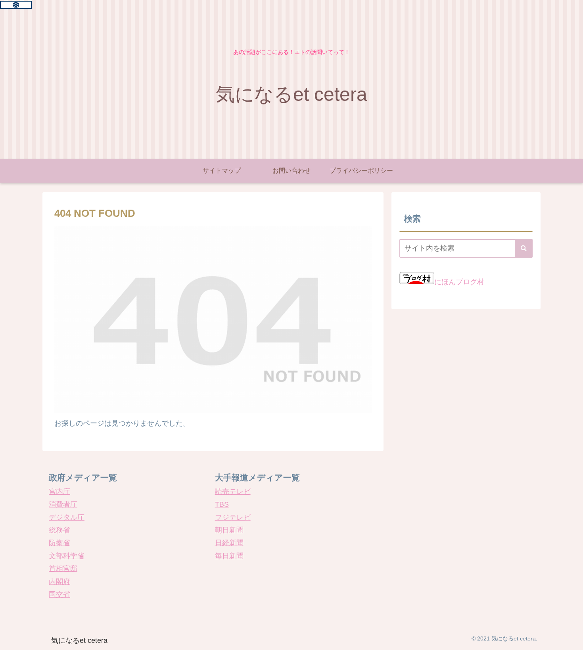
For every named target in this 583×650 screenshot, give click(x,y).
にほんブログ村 (459, 282)
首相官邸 (63, 569)
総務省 (59, 530)
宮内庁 (59, 492)
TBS (222, 504)
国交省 (59, 594)
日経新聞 (229, 543)
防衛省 (59, 543)
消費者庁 (63, 504)
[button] (524, 248)
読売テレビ (233, 492)
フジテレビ (233, 517)
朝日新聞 (229, 530)
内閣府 (59, 582)
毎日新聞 (229, 556)
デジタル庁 (66, 517)
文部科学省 (66, 556)
